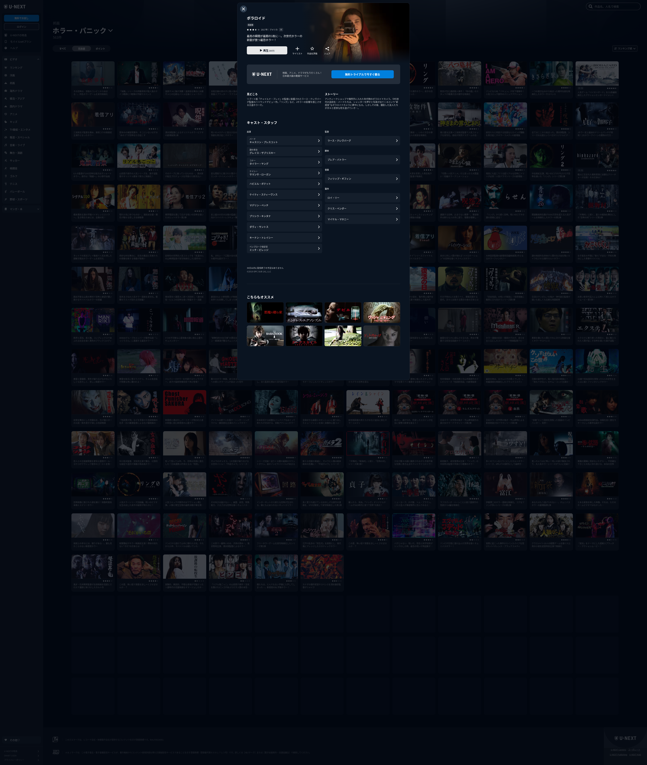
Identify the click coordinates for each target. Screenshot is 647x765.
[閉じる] (243, 9)
